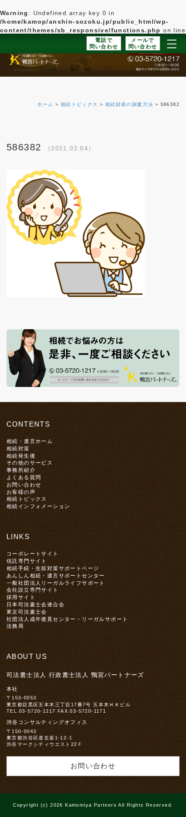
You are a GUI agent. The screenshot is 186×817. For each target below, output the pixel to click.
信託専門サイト (26, 561)
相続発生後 (20, 455)
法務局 (15, 626)
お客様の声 (20, 492)
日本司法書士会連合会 (35, 604)
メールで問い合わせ (142, 43)
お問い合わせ (23, 484)
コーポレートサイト (32, 553)
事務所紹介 (20, 470)
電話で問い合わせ (104, 43)
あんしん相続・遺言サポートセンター (55, 575)
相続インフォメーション (38, 506)
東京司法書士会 (26, 611)
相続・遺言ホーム (29, 441)
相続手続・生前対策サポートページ (52, 568)
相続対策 (18, 448)
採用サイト (20, 597)
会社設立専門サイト (32, 589)
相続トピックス (26, 499)
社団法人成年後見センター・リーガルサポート (67, 619)
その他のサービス (29, 462)
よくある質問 (23, 477)
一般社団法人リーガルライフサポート (55, 583)
